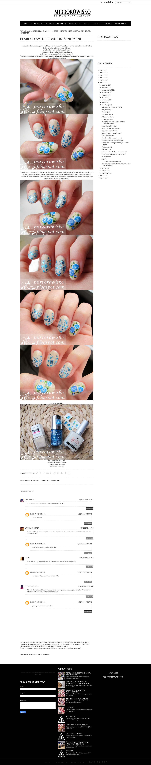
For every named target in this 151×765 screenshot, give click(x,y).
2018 (102, 73)
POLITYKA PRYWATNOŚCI (113, 677)
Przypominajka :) (108, 110)
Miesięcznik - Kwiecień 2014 (112, 107)
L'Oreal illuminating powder (111, 161)
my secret (24, 33)
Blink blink (70, 707)
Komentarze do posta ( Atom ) (39, 654)
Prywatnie (35, 23)
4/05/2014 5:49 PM (86, 528)
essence (68, 31)
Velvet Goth (106, 112)
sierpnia (105, 95)
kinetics (77, 31)
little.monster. (32, 528)
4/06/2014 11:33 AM (85, 586)
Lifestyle (73, 23)
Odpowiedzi (30, 510)
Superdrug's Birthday (109, 126)
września (105, 92)
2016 (102, 78)
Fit (85, 23)
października (106, 90)
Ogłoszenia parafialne (109, 131)
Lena (27, 558)
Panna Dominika (37, 514)
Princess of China (108, 117)
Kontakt (108, 23)
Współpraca (120, 23)
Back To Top (98, 762)
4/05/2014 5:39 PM (86, 500)
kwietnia (105, 105)
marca (104, 168)
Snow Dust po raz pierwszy (111, 128)
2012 (102, 178)
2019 (102, 70)
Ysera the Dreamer (108, 135)
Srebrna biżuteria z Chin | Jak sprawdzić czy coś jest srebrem (77, 682)
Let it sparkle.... (31, 586)
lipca (103, 97)
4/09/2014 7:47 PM (85, 514)
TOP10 (95, 23)
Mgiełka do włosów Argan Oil (77, 725)
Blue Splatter (106, 157)
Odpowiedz (89, 508)
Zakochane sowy (107, 119)
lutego (104, 171)
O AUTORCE (113, 673)
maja (103, 102)
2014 (102, 82)
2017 (102, 75)
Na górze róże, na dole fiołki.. (112, 138)
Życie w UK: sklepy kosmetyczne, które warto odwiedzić (77, 743)
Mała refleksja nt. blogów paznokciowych (75, 691)
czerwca (105, 100)
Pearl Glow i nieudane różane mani (113, 154)
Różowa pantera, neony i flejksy (113, 140)
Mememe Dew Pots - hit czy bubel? (114, 152)
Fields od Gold (107, 147)
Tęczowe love (71, 716)
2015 (102, 80)
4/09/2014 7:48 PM (85, 572)
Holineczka (30, 500)
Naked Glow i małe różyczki (111, 133)
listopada (105, 87)
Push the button (107, 114)
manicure (85, 31)
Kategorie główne (55, 23)
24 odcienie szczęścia (74, 733)
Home (24, 23)
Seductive (69, 751)
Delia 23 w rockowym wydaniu (77, 699)
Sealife (104, 159)
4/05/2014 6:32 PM (86, 558)
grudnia (104, 85)
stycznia (105, 173)
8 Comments (58, 31)
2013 (102, 175)
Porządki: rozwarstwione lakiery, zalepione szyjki (113, 122)
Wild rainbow (106, 149)
